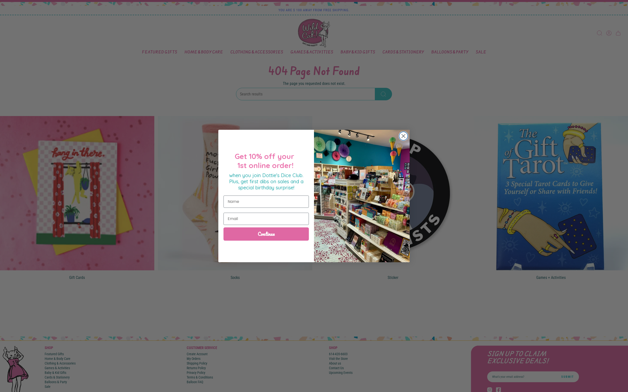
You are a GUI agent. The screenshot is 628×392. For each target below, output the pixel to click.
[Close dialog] (403, 136)
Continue (266, 234)
